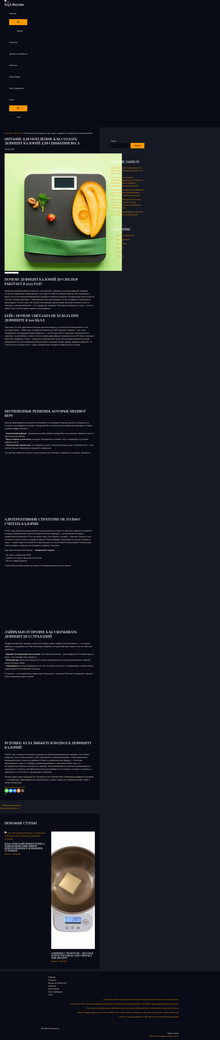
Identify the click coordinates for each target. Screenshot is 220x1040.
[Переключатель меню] (18, 22)
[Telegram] (11, 791)
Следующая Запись (10, 808)
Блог (19, 117)
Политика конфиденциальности (164, 1036)
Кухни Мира (14, 77)
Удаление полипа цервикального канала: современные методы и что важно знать (127, 170)
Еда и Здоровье (16, 88)
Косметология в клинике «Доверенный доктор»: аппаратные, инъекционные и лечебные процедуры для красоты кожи (124, 1004)
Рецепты (13, 42)
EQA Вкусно (14, 4)
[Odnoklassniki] (19, 791)
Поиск (113, 141)
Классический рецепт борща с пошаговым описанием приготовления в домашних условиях (25, 847)
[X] (23, 791)
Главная (12, 13)
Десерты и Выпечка (18, 54)
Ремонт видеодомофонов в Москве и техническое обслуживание (149, 1017)
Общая (20, 31)
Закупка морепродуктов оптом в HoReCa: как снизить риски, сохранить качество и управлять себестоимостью (128, 1012)
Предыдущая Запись (10, 805)
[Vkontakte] (15, 791)
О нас (11, 99)
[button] (17, 13)
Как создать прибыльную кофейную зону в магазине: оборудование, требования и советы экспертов (127, 192)
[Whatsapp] (7, 791)
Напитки (13, 65)
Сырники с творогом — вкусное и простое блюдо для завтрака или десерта (72, 955)
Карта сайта (173, 1033)
